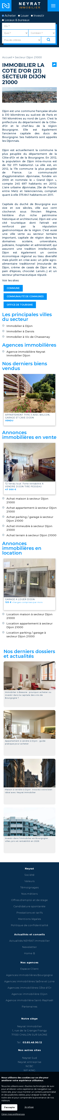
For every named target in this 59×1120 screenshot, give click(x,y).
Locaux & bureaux (17, 20)
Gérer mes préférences (13, 1114)
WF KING (29, 1070)
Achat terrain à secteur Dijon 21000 (31, 535)
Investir (38, 15)
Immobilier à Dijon (19, 326)
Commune (13, 288)
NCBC (29, 1066)
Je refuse (29, 1107)
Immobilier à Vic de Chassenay (28, 336)
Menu (53, 5)
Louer (24, 15)
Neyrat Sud (29, 1057)
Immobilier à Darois (20, 331)
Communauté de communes (25, 296)
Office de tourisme (20, 304)
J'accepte (9, 1107)
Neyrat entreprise (29, 1062)
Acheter (10, 15)
